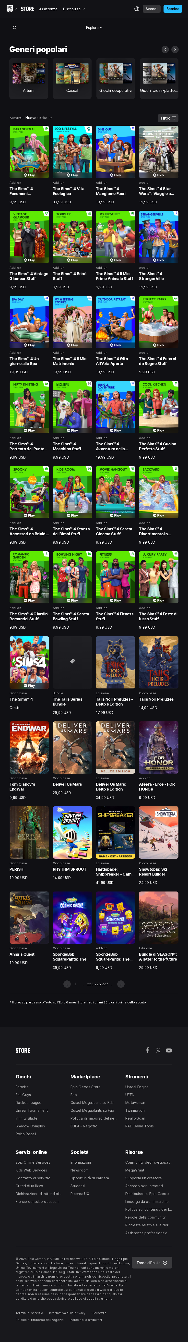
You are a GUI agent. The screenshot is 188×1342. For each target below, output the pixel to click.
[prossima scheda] (175, 49)
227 (105, 984)
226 (97, 984)
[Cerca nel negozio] (14, 27)
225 (90, 984)
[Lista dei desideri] (43, 131)
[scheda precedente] (165, 49)
